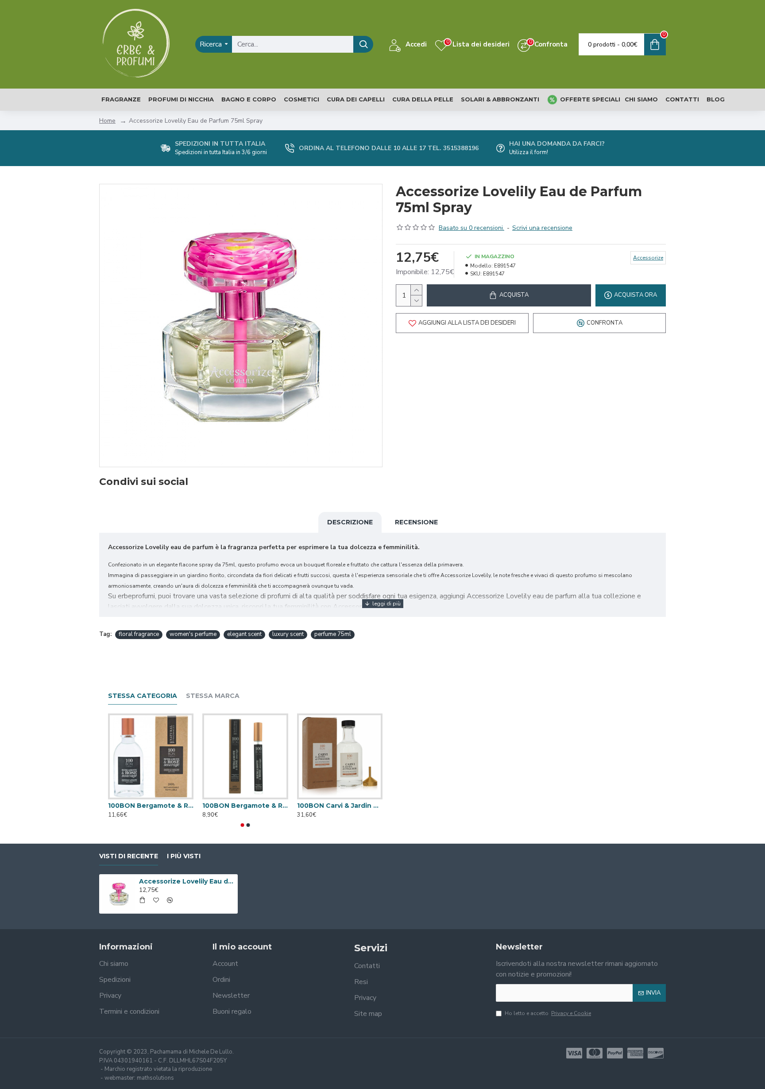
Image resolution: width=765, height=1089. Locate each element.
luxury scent (288, 634)
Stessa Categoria (142, 696)
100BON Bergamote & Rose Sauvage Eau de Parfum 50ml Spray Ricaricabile (150, 806)
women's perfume (193, 634)
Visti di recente (128, 856)
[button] (242, 825)
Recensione (416, 522)
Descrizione (350, 522)
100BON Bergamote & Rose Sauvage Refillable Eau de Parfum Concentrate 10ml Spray (245, 806)
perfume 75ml (332, 634)
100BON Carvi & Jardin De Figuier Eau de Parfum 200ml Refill (339, 806)
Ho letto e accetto (548, 1013)
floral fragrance (139, 634)
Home (107, 120)
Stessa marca (213, 696)
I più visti (184, 856)
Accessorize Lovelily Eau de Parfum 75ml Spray (187, 881)
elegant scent (244, 634)
